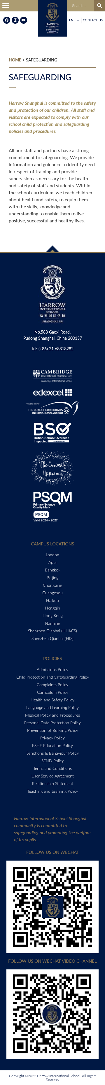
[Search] (99, 5)
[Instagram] (15, 20)
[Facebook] (6, 20)
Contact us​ (93, 20)
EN (71, 20)
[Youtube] (23, 20)
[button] (5, 5)
